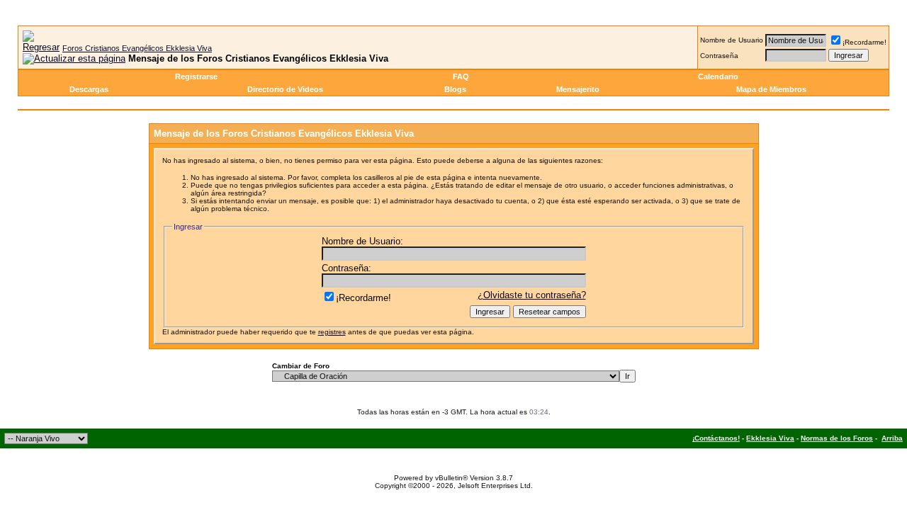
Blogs (455, 89)
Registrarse (196, 76)
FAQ (461, 76)
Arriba (892, 438)
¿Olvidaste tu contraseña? (532, 295)
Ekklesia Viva (770, 438)
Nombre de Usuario (731, 40)
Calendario (718, 76)
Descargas (88, 89)
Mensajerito (577, 89)
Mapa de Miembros (771, 89)
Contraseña (719, 56)
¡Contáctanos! (716, 438)
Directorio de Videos (285, 89)
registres (332, 332)
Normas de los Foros (837, 438)
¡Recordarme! (864, 42)
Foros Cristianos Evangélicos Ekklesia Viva (137, 48)
